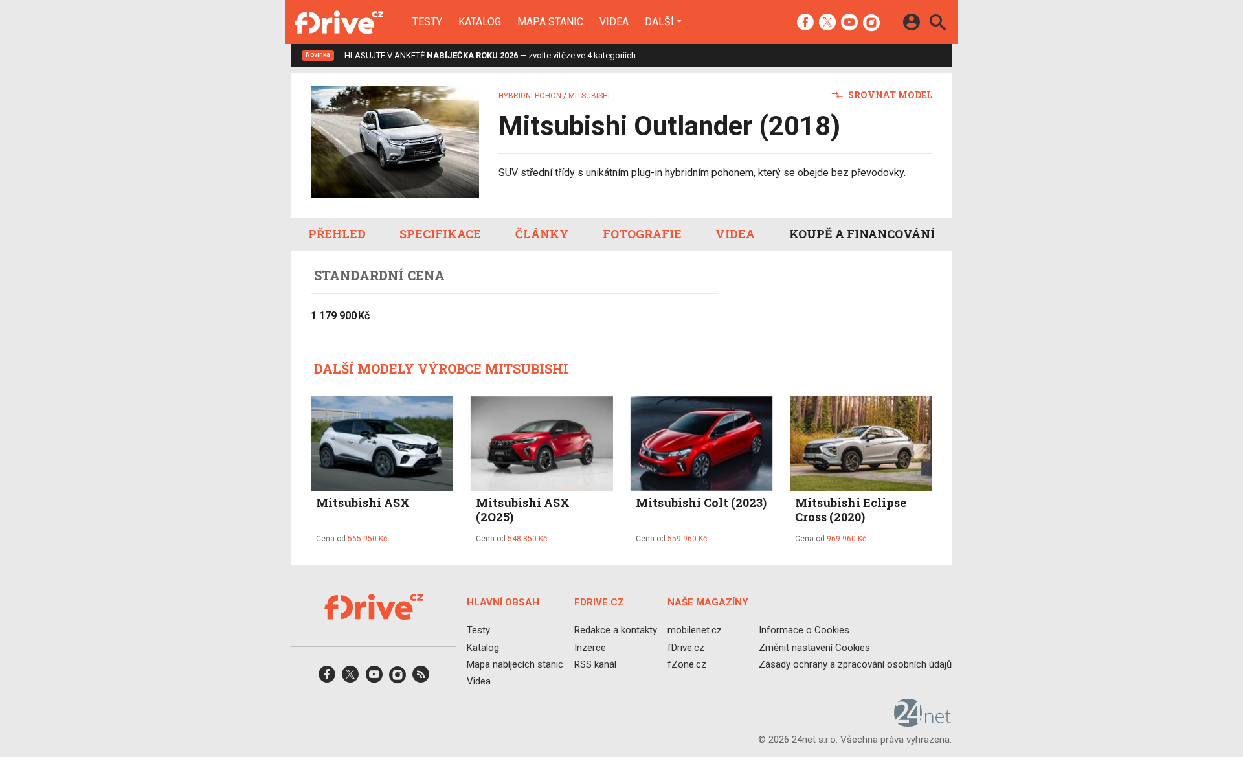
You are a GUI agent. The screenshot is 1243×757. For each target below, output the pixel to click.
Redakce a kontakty (615, 630)
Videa (614, 22)
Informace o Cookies (804, 630)
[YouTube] (849, 23)
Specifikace (440, 234)
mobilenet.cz (694, 630)
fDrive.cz (685, 647)
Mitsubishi (589, 95)
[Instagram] (871, 23)
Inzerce (590, 647)
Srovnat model (889, 95)
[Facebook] (805, 23)
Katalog (479, 22)
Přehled (337, 234)
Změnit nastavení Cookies (814, 647)
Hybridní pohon (529, 95)
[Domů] (339, 22)
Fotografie (642, 234)
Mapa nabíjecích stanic (515, 664)
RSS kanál (595, 664)
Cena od (351, 538)
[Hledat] (937, 24)
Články (542, 234)
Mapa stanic (550, 22)
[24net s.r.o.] (923, 722)
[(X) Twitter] (827, 23)
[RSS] (420, 678)
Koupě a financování (862, 234)
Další (659, 21)
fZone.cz (686, 664)
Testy (427, 22)
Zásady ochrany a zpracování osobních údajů (855, 664)
